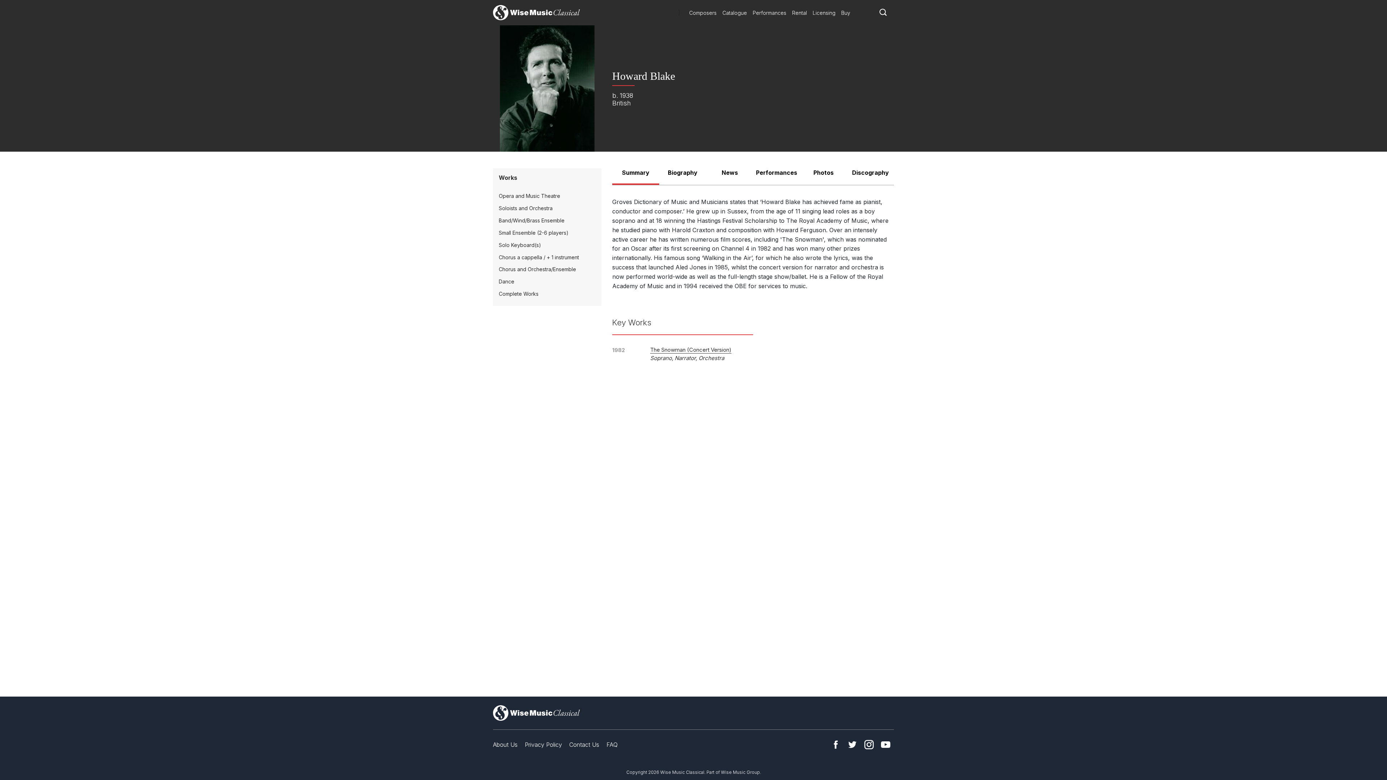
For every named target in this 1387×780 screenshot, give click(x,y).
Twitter (852, 744)
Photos (823, 172)
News (730, 172)
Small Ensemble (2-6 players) (534, 233)
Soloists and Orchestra (526, 208)
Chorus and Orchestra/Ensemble (537, 269)
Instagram (869, 744)
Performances (769, 13)
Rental (799, 13)
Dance (506, 281)
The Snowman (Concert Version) (690, 349)
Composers (703, 13)
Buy (845, 13)
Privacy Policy (543, 744)
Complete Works (519, 294)
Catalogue (734, 13)
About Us (505, 744)
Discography (870, 172)
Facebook (836, 744)
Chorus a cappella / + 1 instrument (539, 257)
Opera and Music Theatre (529, 196)
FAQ (612, 744)
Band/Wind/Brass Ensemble (532, 220)
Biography (682, 172)
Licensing (824, 13)
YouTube (885, 744)
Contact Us (584, 744)
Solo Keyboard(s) (520, 245)
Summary (635, 172)
